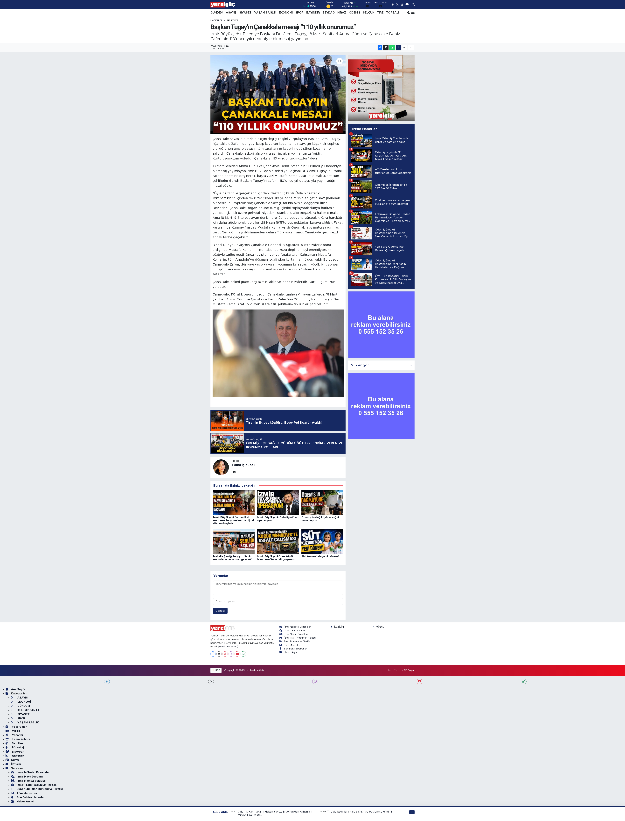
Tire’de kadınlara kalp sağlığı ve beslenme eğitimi (359, 811)
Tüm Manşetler (292, 645)
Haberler (216, 20)
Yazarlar (17, 735)
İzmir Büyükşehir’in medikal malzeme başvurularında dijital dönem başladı (233, 520)
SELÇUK (368, 12)
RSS (217, 670)
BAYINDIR (313, 12)
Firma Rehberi (21, 739)
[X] (219, 654)
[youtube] (419, 681)
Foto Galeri (19, 726)
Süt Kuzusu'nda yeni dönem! (320, 556)
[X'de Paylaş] (386, 47)
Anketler (17, 755)
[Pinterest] (225, 654)
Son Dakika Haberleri (295, 649)
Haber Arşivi (290, 652)
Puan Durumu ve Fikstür (297, 641)
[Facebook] (213, 654)
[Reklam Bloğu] (381, 88)
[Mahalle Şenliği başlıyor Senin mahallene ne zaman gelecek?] (234, 541)
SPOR (299, 12)
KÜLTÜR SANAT (28, 710)
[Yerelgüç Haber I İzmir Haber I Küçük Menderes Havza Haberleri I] (222, 4)
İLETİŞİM (339, 627)
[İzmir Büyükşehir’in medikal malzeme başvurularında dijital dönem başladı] (234, 502)
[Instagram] (231, 654)
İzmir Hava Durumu (294, 630)
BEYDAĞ (329, 12)
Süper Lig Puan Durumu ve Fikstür (40, 789)
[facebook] (107, 681)
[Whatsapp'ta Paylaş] (392, 47)
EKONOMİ (286, 12)
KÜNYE (380, 627)
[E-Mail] (234, 472)
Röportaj (17, 747)
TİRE (380, 12)
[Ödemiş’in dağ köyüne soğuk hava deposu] (322, 502)
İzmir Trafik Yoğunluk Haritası (300, 638)
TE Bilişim (409, 670)
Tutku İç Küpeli (243, 465)
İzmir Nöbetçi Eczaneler (297, 627)
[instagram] (315, 681)
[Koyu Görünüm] (408, 12)
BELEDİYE (232, 20)
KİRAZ (341, 12)
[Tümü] (410, 365)
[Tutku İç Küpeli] (221, 467)
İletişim (16, 764)
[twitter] (211, 681)
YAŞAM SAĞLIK (265, 12)
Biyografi (17, 751)
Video (15, 730)
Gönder (220, 610)
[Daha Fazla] (398, 47)
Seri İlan (17, 743)
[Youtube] (237, 654)
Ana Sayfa (18, 689)
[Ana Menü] (412, 12)
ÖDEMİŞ (354, 12)
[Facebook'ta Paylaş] (380, 47)
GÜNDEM (216, 12)
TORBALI (392, 12)
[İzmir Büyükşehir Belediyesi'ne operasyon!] (278, 502)
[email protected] (228, 646)
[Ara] (413, 4)
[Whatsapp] (243, 654)
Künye (15, 760)
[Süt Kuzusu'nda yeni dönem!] (322, 541)
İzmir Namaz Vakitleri (296, 634)
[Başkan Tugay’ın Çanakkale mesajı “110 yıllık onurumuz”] (278, 94)
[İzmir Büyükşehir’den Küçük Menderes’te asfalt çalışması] (278, 541)
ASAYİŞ (231, 12)
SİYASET (245, 12)
